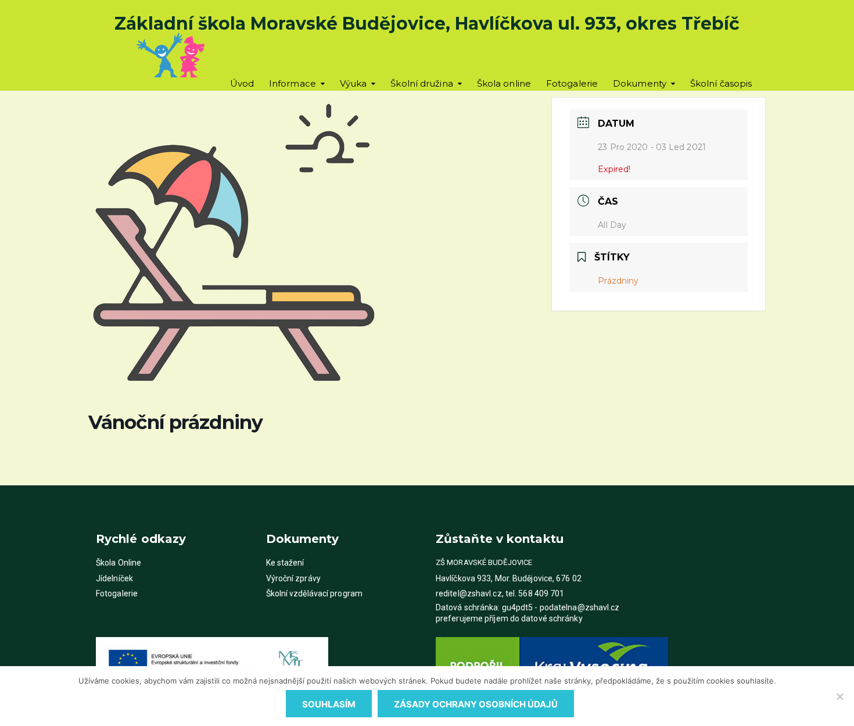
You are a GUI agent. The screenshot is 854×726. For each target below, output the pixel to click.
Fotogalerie (572, 83)
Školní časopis (721, 83)
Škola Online (118, 562)
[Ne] (839, 696)
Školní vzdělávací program (314, 593)
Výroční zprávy (293, 578)
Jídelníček (114, 578)
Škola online (504, 83)
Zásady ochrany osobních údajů (476, 704)
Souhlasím (329, 704)
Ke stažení (285, 562)
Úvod (242, 83)
